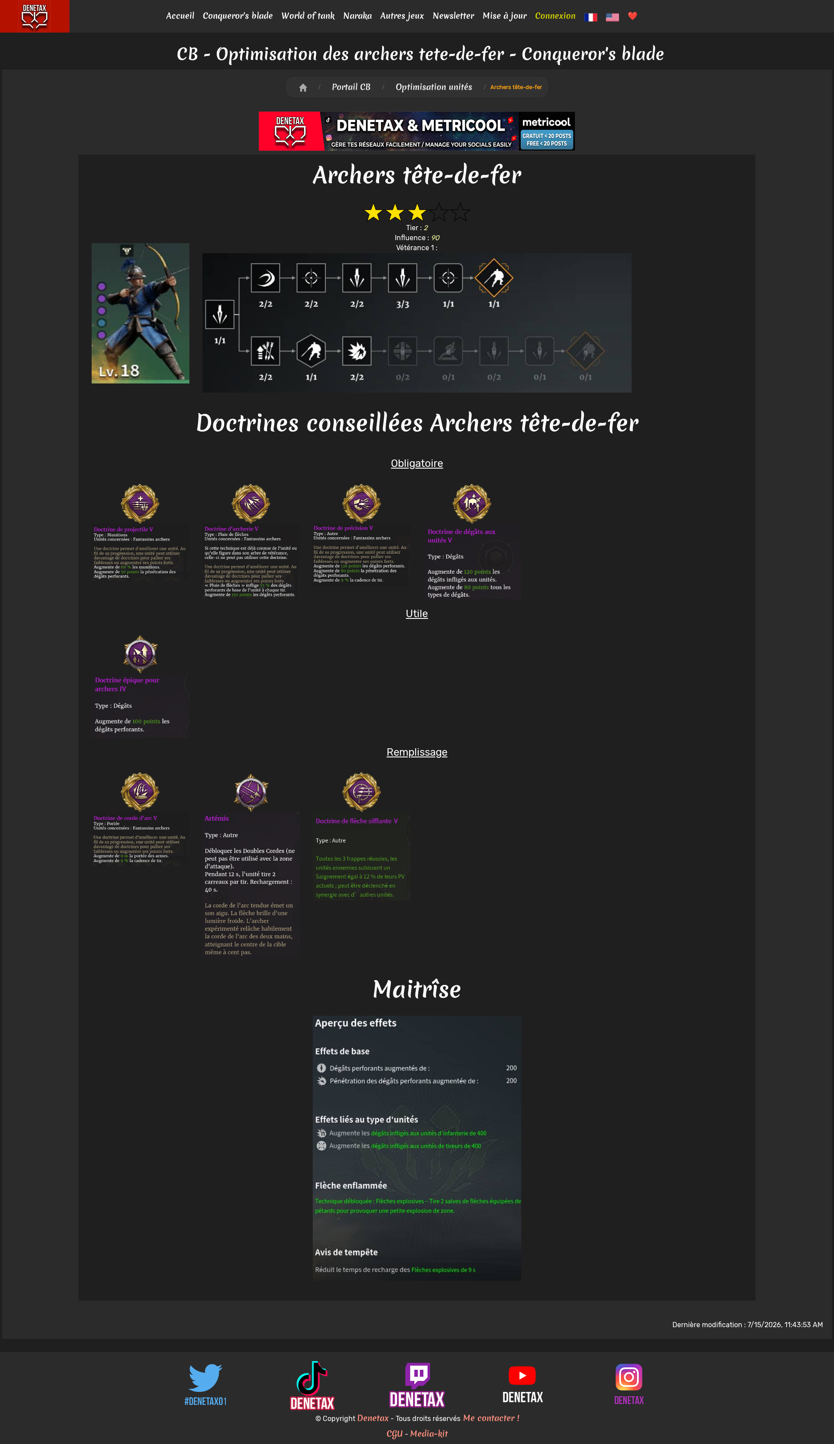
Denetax (373, 1418)
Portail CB (351, 87)
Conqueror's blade (238, 15)
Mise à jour (504, 15)
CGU (395, 1433)
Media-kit (429, 1433)
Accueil (180, 15)
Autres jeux (402, 15)
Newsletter (453, 15)
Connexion (555, 15)
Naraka (357, 15)
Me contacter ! (489, 1418)
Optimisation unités (434, 87)
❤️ (633, 15)
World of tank (307, 15)
